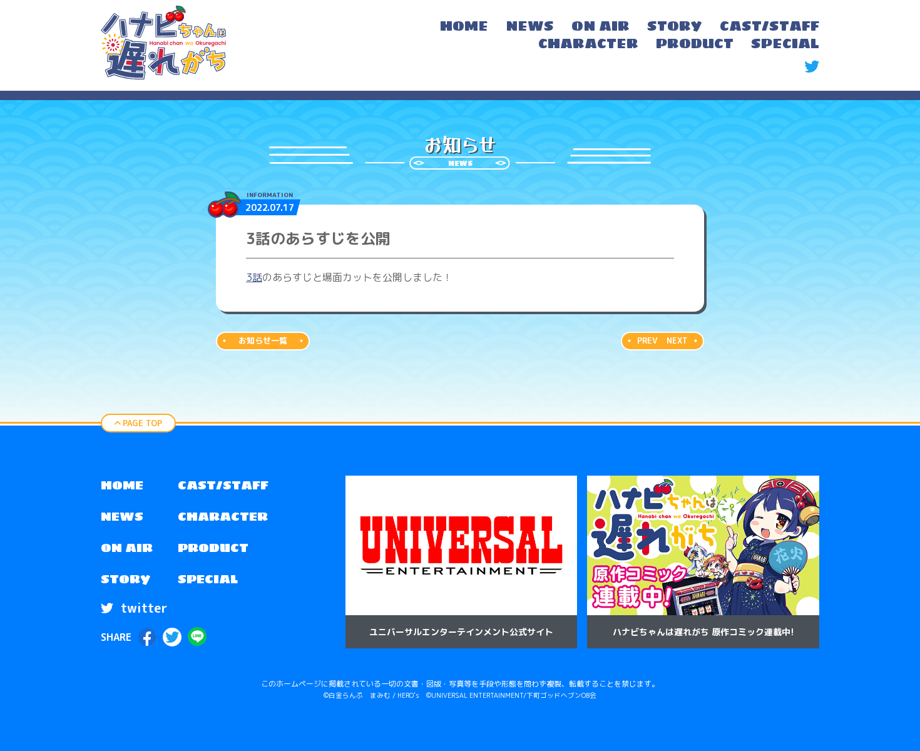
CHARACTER (223, 516)
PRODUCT (213, 548)
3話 (254, 277)
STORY (125, 579)
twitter (142, 607)
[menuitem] (464, 27)
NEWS (122, 516)
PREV (647, 340)
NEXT (677, 340)
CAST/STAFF (223, 485)
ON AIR (127, 548)
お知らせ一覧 (262, 340)
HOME (122, 485)
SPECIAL (208, 579)
